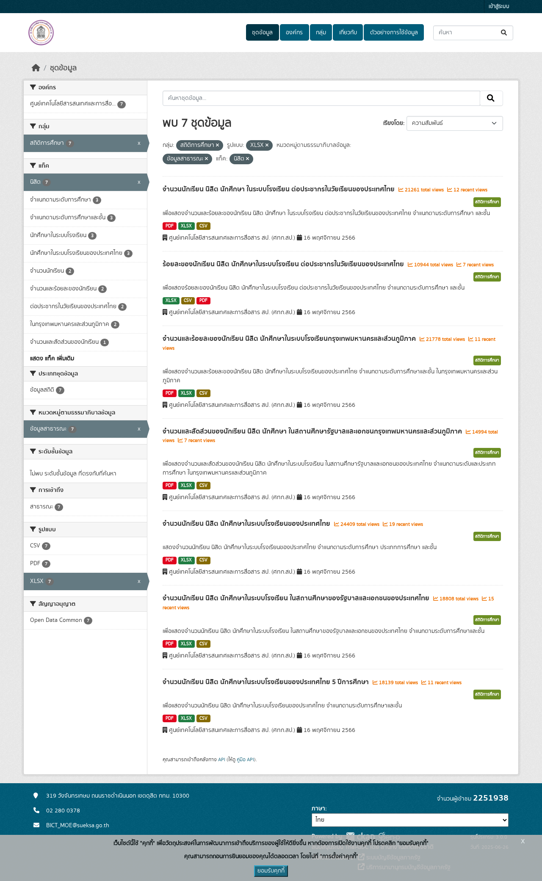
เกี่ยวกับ (348, 32)
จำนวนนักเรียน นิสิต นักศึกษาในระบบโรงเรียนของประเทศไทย (247, 523)
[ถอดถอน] (217, 145)
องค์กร (294, 32)
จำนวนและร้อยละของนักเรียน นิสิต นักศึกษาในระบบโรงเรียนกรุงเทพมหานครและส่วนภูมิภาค (290, 338)
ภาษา (318, 808)
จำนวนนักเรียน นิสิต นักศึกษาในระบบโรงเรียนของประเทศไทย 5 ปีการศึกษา (267, 682)
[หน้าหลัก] (36, 68)
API (221, 759)
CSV (203, 226)
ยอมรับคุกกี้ (271, 871)
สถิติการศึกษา (487, 202)
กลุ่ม (321, 32)
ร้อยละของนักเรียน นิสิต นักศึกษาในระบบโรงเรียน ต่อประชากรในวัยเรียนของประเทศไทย (284, 264)
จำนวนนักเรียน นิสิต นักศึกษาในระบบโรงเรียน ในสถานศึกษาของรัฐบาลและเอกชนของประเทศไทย (297, 598)
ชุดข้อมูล (262, 32)
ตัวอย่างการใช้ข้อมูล (394, 32)
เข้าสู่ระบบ (499, 7)
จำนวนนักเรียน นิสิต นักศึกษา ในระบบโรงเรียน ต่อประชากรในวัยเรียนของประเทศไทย (279, 189)
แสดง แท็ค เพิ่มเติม (52, 358)
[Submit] (504, 32)
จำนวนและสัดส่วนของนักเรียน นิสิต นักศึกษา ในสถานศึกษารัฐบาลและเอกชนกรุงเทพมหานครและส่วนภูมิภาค (313, 431)
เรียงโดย (393, 123)
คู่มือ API (245, 759)
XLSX (186, 226)
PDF (170, 226)
